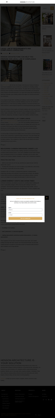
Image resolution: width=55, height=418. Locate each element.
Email (10, 212)
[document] (27, 209)
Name (10, 207)
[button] (7, 2)
